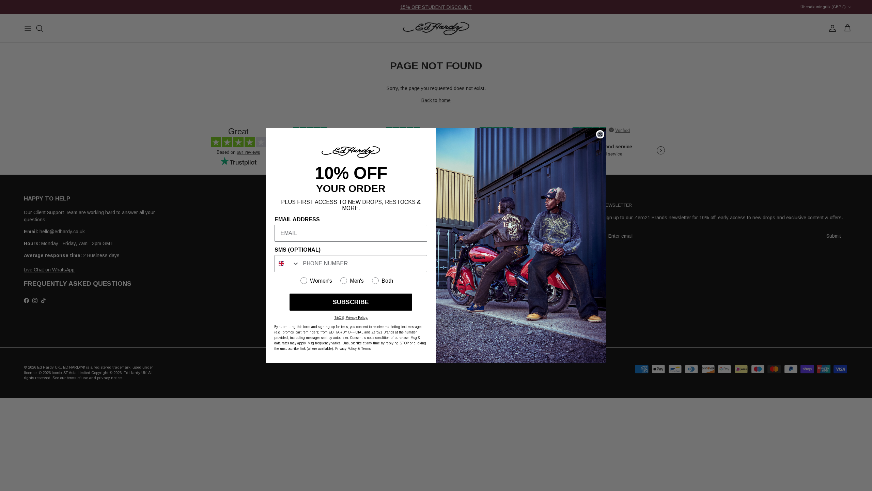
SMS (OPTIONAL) (298, 250)
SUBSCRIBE (351, 302)
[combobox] (287, 263)
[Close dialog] (600, 134)
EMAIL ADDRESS (297, 219)
